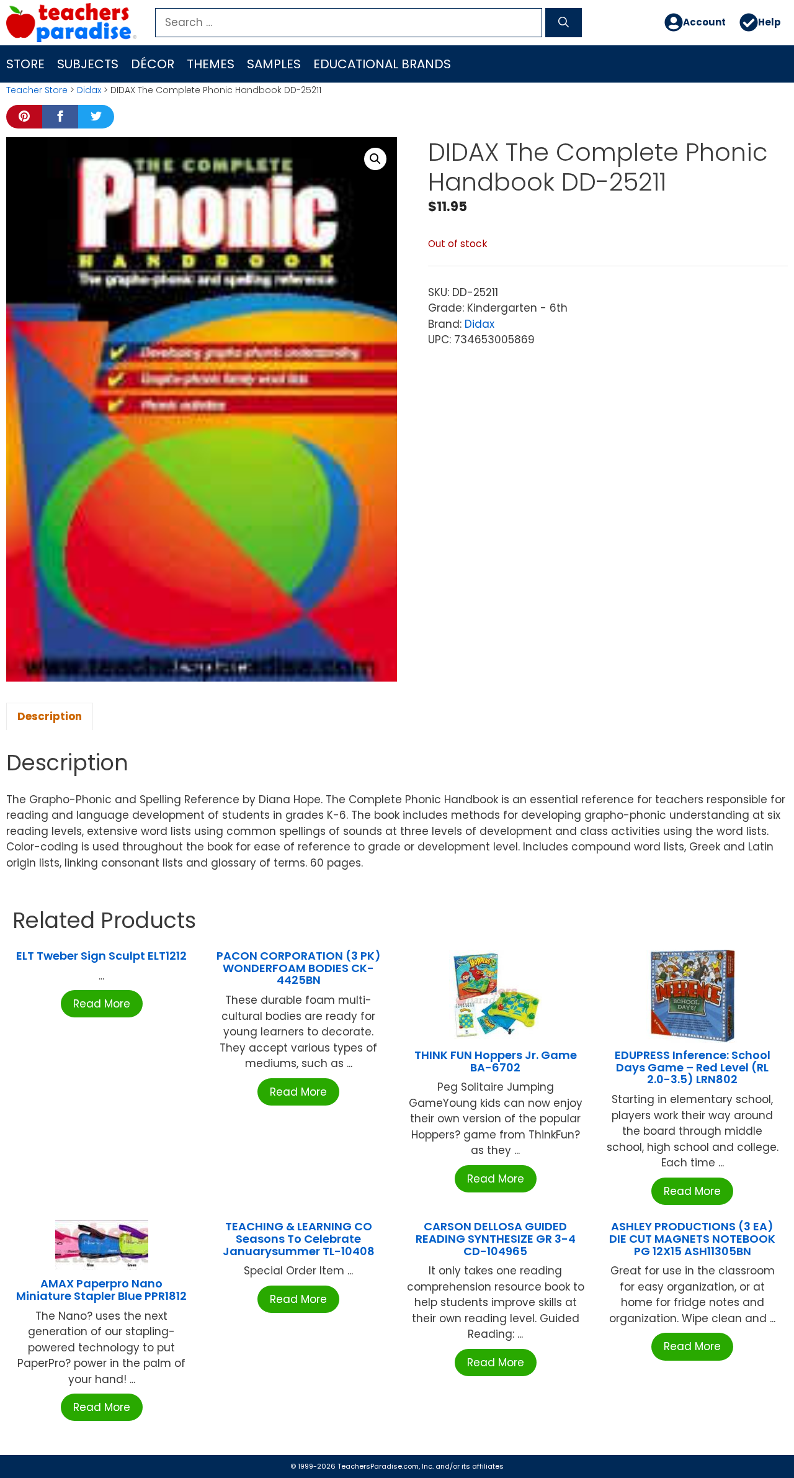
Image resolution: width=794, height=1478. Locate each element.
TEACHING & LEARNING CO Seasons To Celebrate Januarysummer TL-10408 (299, 1239)
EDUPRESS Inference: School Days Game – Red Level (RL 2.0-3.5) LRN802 (692, 1067)
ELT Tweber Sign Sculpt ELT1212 (101, 955)
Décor (152, 64)
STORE (25, 64)
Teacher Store (37, 90)
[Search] (563, 23)
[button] (375, 159)
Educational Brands (382, 64)
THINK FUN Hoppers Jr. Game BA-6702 (495, 1061)
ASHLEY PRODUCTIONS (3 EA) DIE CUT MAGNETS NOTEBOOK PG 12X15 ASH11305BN (692, 1239)
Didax (89, 90)
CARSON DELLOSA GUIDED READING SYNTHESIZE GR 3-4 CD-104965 (496, 1239)
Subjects (87, 64)
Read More (101, 1003)
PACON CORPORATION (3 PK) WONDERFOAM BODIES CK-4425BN (298, 968)
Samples (274, 64)
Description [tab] (49, 716)
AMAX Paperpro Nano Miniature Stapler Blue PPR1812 (101, 1290)
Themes (210, 64)
